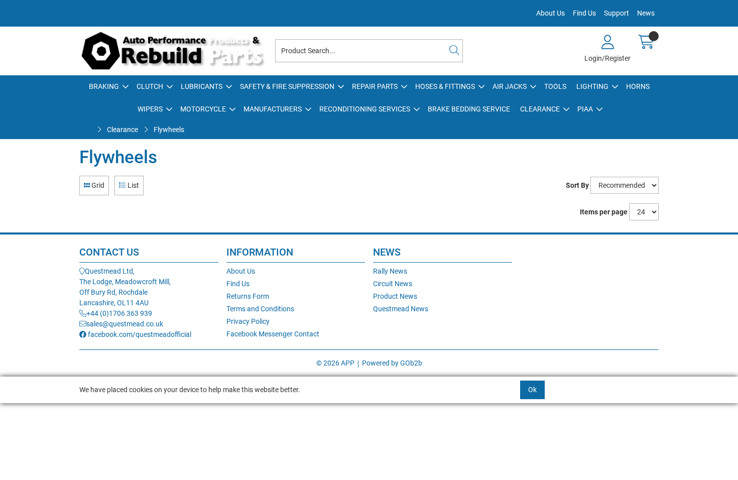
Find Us (584, 13)
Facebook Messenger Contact (272, 334)
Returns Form (247, 296)
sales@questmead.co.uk (124, 324)
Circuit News (392, 284)
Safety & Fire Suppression (287, 86)
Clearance (540, 109)
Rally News (390, 271)
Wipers (150, 109)
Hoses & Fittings (445, 86)
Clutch (150, 86)
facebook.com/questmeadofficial (138, 334)
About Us (550, 13)
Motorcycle (203, 109)
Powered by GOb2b (392, 363)
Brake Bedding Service (469, 109)
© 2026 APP (335, 363)
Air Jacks (510, 86)
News (646, 13)
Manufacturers (272, 109)
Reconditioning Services (364, 109)
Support (616, 13)
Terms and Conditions (260, 309)
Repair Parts (375, 86)
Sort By (577, 185)
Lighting (592, 86)
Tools (555, 86)
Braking (104, 86)
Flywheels (169, 130)
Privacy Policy (248, 321)
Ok (532, 390)
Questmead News (400, 309)
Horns (638, 86)
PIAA (585, 109)
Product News (395, 296)
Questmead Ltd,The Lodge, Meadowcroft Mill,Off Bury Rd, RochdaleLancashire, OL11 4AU (125, 287)
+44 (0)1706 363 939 (119, 313)
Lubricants (201, 86)
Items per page (604, 212)
